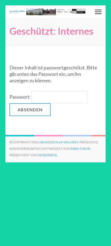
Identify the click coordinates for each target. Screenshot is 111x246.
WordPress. (48, 155)
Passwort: (20, 97)
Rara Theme (81, 149)
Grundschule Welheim (58, 142)
